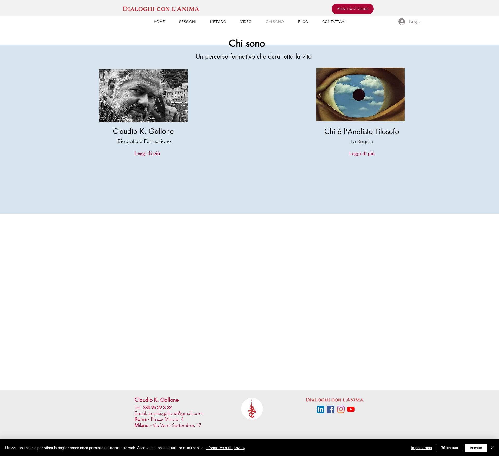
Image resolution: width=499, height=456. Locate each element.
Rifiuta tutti (449, 447)
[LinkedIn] (320, 409)
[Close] (493, 448)
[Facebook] (330, 409)
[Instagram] (341, 409)
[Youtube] (351, 409)
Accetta (476, 447)
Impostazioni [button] (421, 447)
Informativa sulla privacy (225, 447)
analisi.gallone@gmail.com (175, 413)
